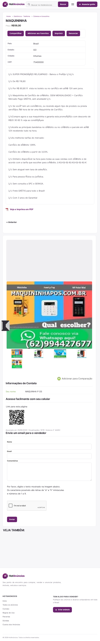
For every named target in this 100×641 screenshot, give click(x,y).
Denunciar (73, 33)
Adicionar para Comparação (76, 378)
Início (5, 601)
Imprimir (59, 33)
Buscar (63, 4)
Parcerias (6, 617)
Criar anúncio (62, 609)
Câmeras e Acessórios (41, 16)
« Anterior (11, 222)
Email (9, 451)
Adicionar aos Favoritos (38, 33)
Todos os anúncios (10, 605)
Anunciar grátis (87, 4)
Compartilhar (16, 33)
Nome (9, 442)
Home (8, 16)
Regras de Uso (9, 613)
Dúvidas (6, 621)
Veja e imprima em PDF (21, 209)
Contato (6, 609)
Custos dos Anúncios (11, 624)
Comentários (12, 461)
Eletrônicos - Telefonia (22, 16)
